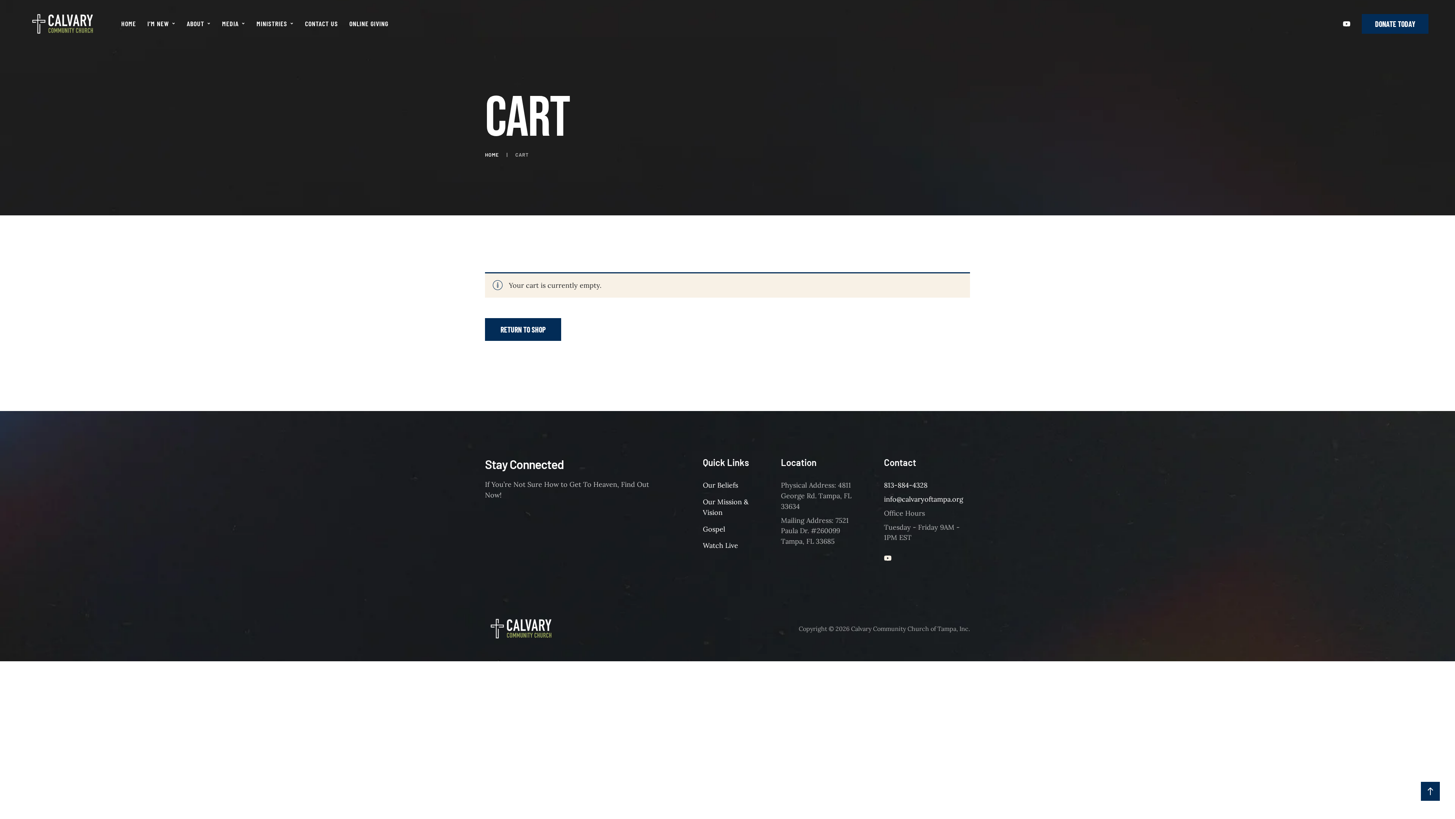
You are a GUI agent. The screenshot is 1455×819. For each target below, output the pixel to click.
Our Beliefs (720, 485)
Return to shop (523, 329)
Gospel (714, 529)
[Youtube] (1346, 24)
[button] (173, 23)
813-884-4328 (906, 485)
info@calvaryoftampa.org (923, 499)
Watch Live (720, 545)
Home (492, 155)
